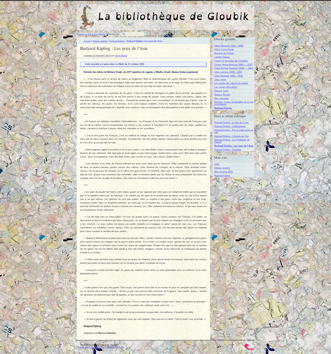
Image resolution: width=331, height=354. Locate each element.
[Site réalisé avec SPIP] (249, 350)
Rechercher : (114, 34)
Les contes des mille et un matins (231, 83)
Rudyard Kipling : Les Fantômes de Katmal (231, 141)
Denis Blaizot (121, 56)
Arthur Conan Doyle (224, 49)
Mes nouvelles (221, 98)
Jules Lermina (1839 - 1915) (228, 72)
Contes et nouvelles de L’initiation (231, 61)
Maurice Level (221, 91)
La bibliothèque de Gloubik (201, 13)
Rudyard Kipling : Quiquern (227, 149)
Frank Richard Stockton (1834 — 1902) (233, 68)
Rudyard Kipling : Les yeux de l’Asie (233, 146)
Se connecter (97, 347)
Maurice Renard (222, 94)
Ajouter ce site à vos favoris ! (91, 34)
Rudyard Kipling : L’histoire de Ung (231, 136)
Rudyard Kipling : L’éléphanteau (230, 126)
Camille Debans (222, 57)
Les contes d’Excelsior (225, 87)
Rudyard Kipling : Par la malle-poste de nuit (233, 131)
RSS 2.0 (119, 347)
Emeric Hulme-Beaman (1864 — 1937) (233, 64)
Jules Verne (220, 79)
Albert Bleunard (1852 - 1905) (228, 46)
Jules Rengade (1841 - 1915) (228, 76)
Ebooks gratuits (100, 41)
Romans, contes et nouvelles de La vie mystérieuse (233, 103)
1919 (216, 164)
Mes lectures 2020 (223, 171)
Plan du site (83, 347)
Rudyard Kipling (117, 41)
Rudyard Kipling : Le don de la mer (231, 122)
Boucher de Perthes (224, 53)
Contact (109, 347)
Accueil (87, 41)
